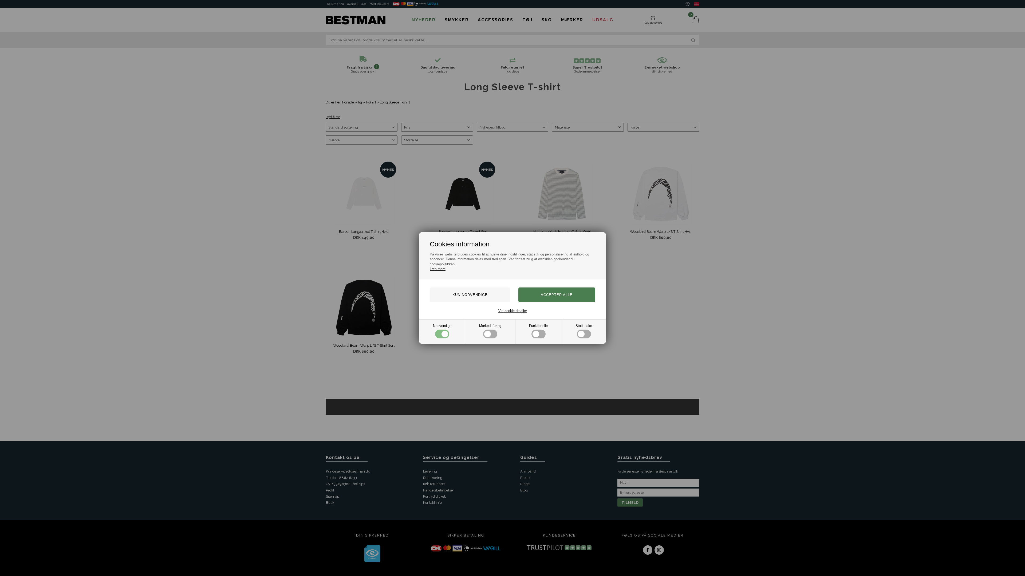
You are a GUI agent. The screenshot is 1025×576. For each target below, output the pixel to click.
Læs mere (438, 269)
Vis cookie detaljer (512, 311)
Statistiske (583, 326)
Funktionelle (538, 326)
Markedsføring (490, 326)
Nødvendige (442, 326)
